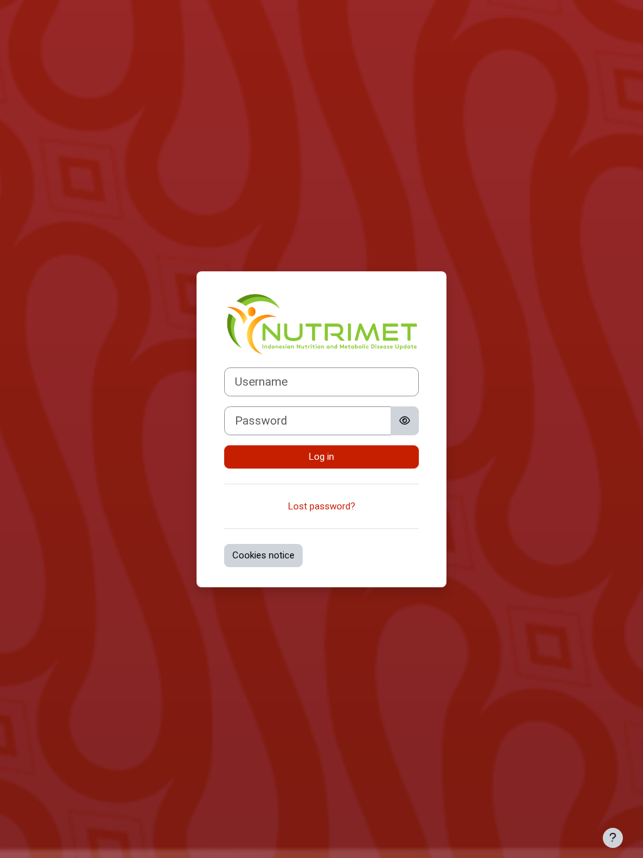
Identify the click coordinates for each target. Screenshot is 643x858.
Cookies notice (263, 555)
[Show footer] (613, 838)
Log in (321, 456)
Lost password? (321, 506)
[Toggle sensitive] (405, 420)
